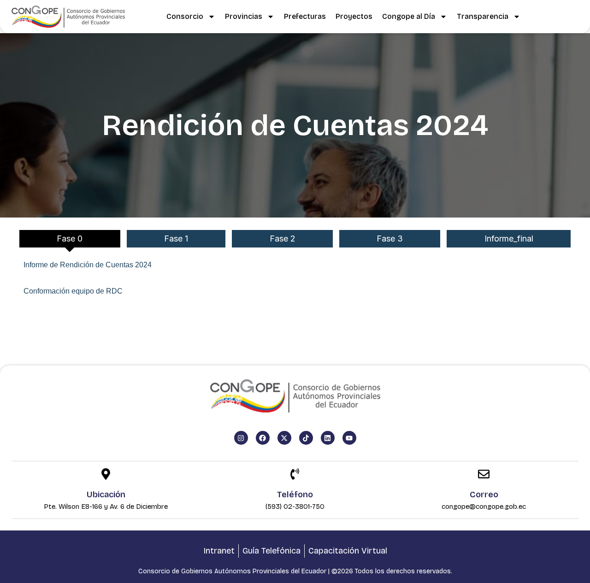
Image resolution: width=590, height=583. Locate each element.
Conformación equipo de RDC (73, 291)
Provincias (243, 16)
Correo (484, 494)
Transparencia (482, 16)
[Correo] (484, 475)
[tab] (69, 238)
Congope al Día (408, 16)
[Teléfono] (295, 475)
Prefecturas (305, 16)
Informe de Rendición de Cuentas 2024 (88, 265)
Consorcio (184, 16)
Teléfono (295, 494)
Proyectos (354, 16)
